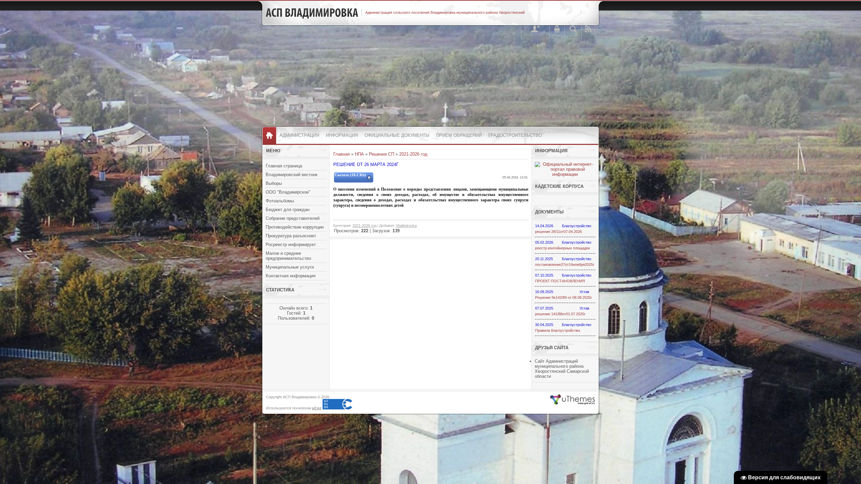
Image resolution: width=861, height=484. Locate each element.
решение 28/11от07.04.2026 (558, 232)
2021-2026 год (413, 154)
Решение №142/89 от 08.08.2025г (563, 297)
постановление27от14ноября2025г (564, 265)
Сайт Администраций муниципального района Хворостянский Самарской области (562, 369)
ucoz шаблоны (572, 399)
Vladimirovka (406, 226)
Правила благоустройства (557, 330)
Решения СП (381, 154)
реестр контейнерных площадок (562, 248)
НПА (359, 154)
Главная (341, 154)
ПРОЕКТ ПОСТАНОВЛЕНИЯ (560, 281)
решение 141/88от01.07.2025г (560, 314)
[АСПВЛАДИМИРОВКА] (312, 13)
